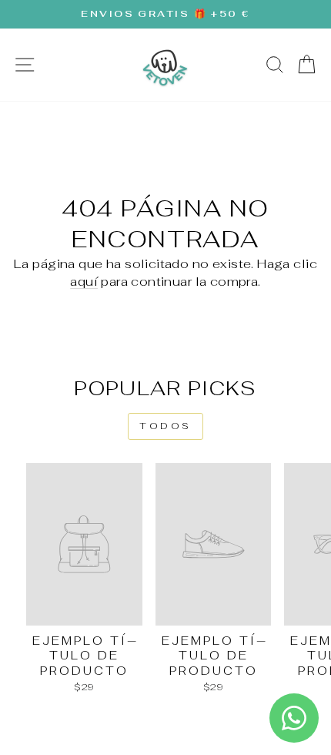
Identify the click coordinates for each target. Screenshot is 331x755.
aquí (84, 281)
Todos (165, 426)
